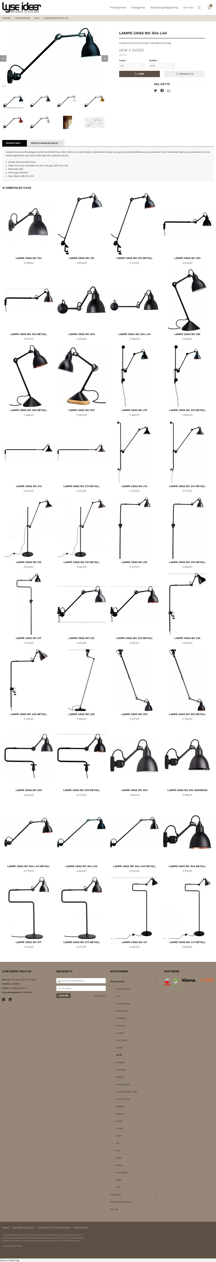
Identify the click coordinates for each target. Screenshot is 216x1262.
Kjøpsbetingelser (23, 1227)
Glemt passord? (100, 996)
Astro (119, 1135)
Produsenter (117, 981)
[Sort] (54, 55)
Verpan (119, 1077)
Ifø (117, 1143)
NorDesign (121, 1172)
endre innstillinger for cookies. (69, 1240)
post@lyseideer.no (18, 988)
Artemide (121, 1069)
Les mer (50, 1240)
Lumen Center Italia (126, 1091)
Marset (119, 1113)
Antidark (120, 1062)
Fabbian (120, 1106)
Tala (118, 1187)
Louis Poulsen (123, 989)
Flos (118, 996)
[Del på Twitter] (155, 91)
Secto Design (123, 1003)
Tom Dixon (121, 1040)
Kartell (119, 1047)
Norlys (119, 1165)
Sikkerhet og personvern (54, 1227)
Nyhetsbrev (80, 1227)
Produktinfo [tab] (13, 143)
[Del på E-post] (168, 91)
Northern (121, 1025)
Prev (3, 58)
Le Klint (120, 1033)
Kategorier (115, 1194)
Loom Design (123, 1099)
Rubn (119, 1180)
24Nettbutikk (17, 1246)
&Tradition (121, 1018)
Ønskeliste (186, 74)
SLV (118, 1150)
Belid (118, 1158)
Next (105, 58)
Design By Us (123, 1084)
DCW (119, 1055)
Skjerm (153, 60)
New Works (122, 1011)
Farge (122, 60)
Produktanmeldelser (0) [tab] (44, 143)
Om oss (114, 1209)
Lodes (119, 1128)
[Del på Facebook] (162, 91)
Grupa (119, 1121)
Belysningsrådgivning (121, 1202)
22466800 (15, 983)
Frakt (5, 1227)
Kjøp (141, 74)
